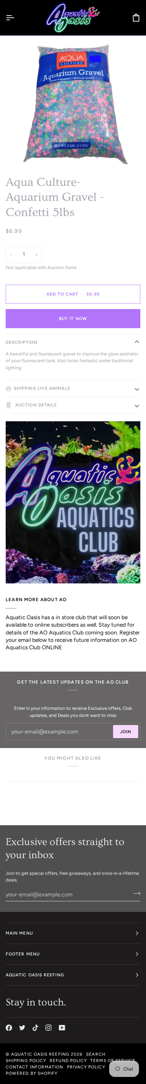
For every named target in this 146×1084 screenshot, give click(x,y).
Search (95, 1054)
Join (125, 731)
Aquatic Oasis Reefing (40, 1054)
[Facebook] (9, 1028)
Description (21, 342)
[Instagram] (48, 1028)
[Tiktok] (35, 1028)
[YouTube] (62, 1028)
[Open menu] (16, 17)
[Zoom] (24, 151)
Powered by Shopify (31, 1073)
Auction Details (35, 405)
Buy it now (73, 318)
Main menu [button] (19, 933)
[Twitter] (22, 1028)
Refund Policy (68, 1060)
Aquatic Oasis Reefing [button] (35, 974)
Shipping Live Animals (42, 388)
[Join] (134, 893)
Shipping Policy (26, 1060)
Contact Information (34, 1067)
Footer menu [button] (23, 954)
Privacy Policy (86, 1067)
